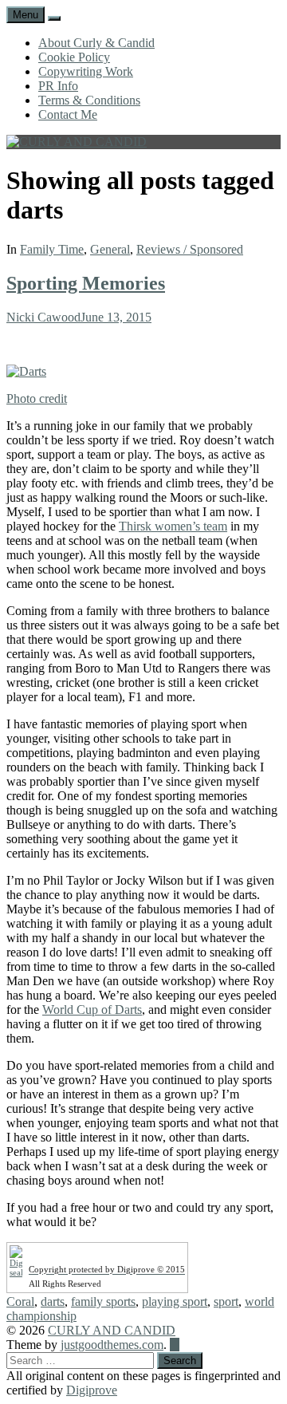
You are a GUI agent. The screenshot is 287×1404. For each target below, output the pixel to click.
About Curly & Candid (96, 42)
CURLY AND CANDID (111, 1330)
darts (53, 1301)
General (110, 249)
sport (226, 1301)
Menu (25, 15)
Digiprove (91, 1390)
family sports (103, 1301)
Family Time (52, 249)
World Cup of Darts (92, 1009)
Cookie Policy (74, 57)
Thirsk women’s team (173, 526)
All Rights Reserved (65, 1283)
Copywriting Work (85, 71)
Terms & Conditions (89, 100)
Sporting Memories (85, 283)
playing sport (174, 1301)
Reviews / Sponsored (189, 249)
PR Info (58, 86)
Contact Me (67, 114)
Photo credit (36, 398)
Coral (20, 1301)
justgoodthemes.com (112, 1344)
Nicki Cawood (43, 317)
